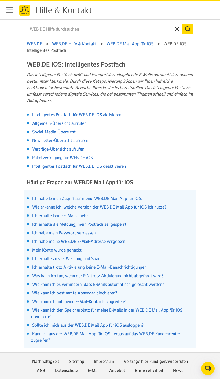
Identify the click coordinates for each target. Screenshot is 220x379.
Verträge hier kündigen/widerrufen (156, 361)
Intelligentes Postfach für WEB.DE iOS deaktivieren (79, 166)
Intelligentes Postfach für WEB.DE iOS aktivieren (76, 114)
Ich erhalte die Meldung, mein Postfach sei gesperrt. (79, 224)
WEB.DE (24, 10)
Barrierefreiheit (149, 370)
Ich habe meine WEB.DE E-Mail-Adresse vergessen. (78, 241)
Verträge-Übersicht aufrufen (58, 149)
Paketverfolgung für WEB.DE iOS (62, 157)
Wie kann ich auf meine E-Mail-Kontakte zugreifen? (78, 301)
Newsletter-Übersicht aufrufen (60, 140)
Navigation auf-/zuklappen (9, 10)
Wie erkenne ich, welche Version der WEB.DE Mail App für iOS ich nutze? (98, 207)
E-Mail (94, 370)
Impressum (104, 361)
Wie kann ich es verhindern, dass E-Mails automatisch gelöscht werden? (97, 284)
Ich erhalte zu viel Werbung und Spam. (67, 258)
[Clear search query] (177, 29)
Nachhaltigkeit (45, 361)
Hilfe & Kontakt (63, 10)
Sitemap (76, 361)
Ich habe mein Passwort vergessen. (64, 232)
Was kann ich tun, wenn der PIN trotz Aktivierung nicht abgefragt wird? (97, 275)
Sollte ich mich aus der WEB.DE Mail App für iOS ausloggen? (87, 325)
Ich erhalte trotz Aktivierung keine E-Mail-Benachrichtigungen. (89, 267)
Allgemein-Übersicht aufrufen (59, 123)
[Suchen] (187, 29)
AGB (41, 370)
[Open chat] (208, 368)
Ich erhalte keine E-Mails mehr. (60, 215)
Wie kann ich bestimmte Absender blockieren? (74, 293)
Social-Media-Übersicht (54, 131)
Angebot (117, 370)
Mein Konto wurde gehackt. (57, 250)
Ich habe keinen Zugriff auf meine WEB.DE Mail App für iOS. (86, 198)
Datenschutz (66, 370)
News (178, 370)
